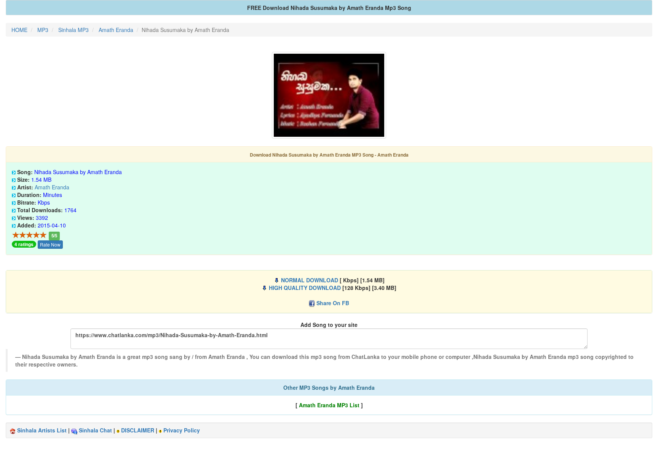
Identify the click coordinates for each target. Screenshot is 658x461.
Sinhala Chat (95, 430)
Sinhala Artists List (42, 430)
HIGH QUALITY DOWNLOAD (305, 287)
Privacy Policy (181, 430)
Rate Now (50, 244)
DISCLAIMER (137, 430)
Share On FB (332, 303)
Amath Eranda (52, 187)
